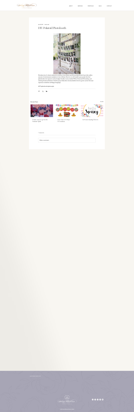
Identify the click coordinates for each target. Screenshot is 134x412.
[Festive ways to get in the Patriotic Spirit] (42, 110)
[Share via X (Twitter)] (43, 91)
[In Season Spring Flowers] (92, 110)
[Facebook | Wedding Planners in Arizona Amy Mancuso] (95, 399)
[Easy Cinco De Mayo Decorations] (67, 110)
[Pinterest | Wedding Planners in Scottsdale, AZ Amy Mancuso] (97, 399)
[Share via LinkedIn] (46, 91)
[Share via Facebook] (39, 91)
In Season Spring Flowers (90, 120)
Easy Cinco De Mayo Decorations (64, 120)
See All (101, 101)
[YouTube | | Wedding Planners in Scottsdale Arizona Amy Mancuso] (102, 399)
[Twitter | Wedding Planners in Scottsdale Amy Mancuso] (100, 399)
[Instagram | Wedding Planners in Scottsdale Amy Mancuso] (93, 399)
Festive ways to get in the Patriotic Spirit (40, 120)
